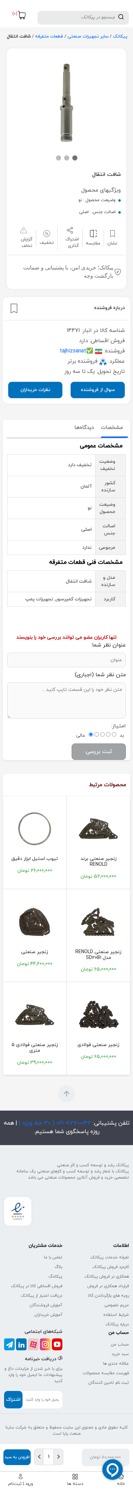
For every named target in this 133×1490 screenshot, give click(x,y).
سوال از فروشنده (98, 390)
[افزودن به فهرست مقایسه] (93, 233)
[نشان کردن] (14, 308)
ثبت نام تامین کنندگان (108, 1382)
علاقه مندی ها (116, 1363)
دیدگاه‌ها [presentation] (84, 427)
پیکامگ (55, 1276)
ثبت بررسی (99, 751)
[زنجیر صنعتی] (98, 828)
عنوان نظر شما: (108, 645)
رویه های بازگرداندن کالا (108, 1295)
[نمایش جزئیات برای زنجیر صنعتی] (34, 921)
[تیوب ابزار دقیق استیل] (34, 828)
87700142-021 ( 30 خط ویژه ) (54, 1123)
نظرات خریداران (35, 390)
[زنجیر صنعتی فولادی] (98, 1014)
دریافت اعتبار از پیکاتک (41, 1295)
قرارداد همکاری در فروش (108, 1286)
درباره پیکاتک (117, 1324)
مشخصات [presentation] (112, 427)
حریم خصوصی (116, 1305)
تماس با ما (53, 1257)
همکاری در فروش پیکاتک (107, 1276)
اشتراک (13, 1399)
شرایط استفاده (116, 1315)
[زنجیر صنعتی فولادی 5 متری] (34, 1014)
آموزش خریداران (48, 1315)
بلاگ (58, 1267)
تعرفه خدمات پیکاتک (109, 1257)
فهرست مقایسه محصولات (106, 1373)
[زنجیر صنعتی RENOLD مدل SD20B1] (98, 921)
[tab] (112, 428)
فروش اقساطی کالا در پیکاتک (36, 1286)
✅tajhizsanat (76, 351)
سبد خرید (120, 1354)
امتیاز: (118, 726)
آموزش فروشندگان (46, 1305)
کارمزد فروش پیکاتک (110, 1267)
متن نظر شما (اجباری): (100, 675)
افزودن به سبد (17, 1457)
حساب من (120, 1344)
